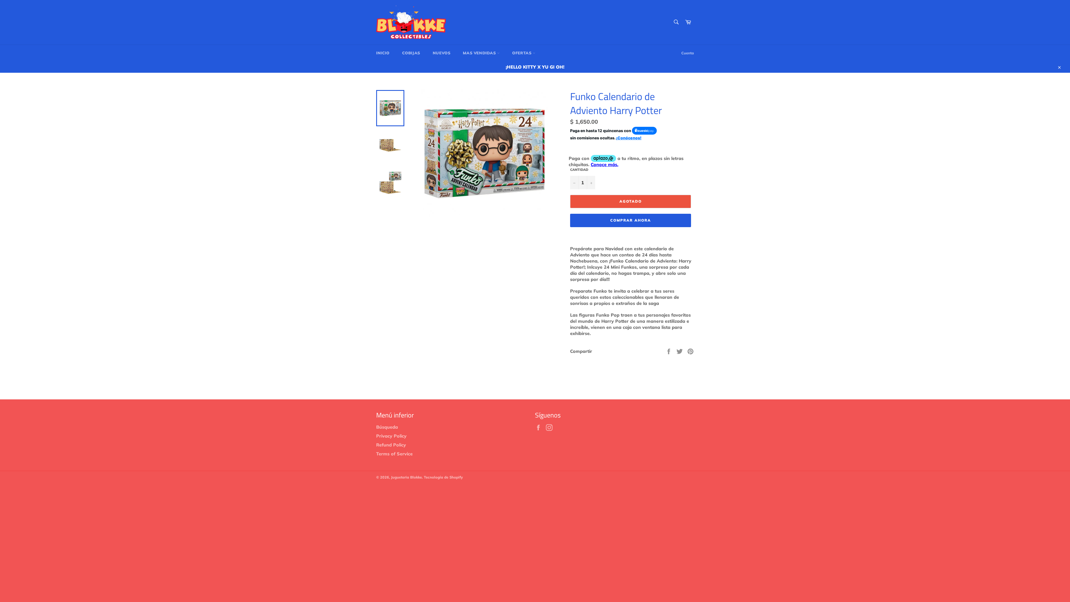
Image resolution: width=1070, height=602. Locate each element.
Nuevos (442, 52)
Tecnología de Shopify (443, 477)
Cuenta (687, 53)
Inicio (383, 52)
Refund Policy (391, 445)
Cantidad (579, 170)
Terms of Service (394, 454)
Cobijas (411, 52)
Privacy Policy (391, 436)
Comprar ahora (630, 220)
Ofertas (522, 52)
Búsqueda (387, 427)
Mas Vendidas (480, 52)
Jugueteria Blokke (406, 477)
